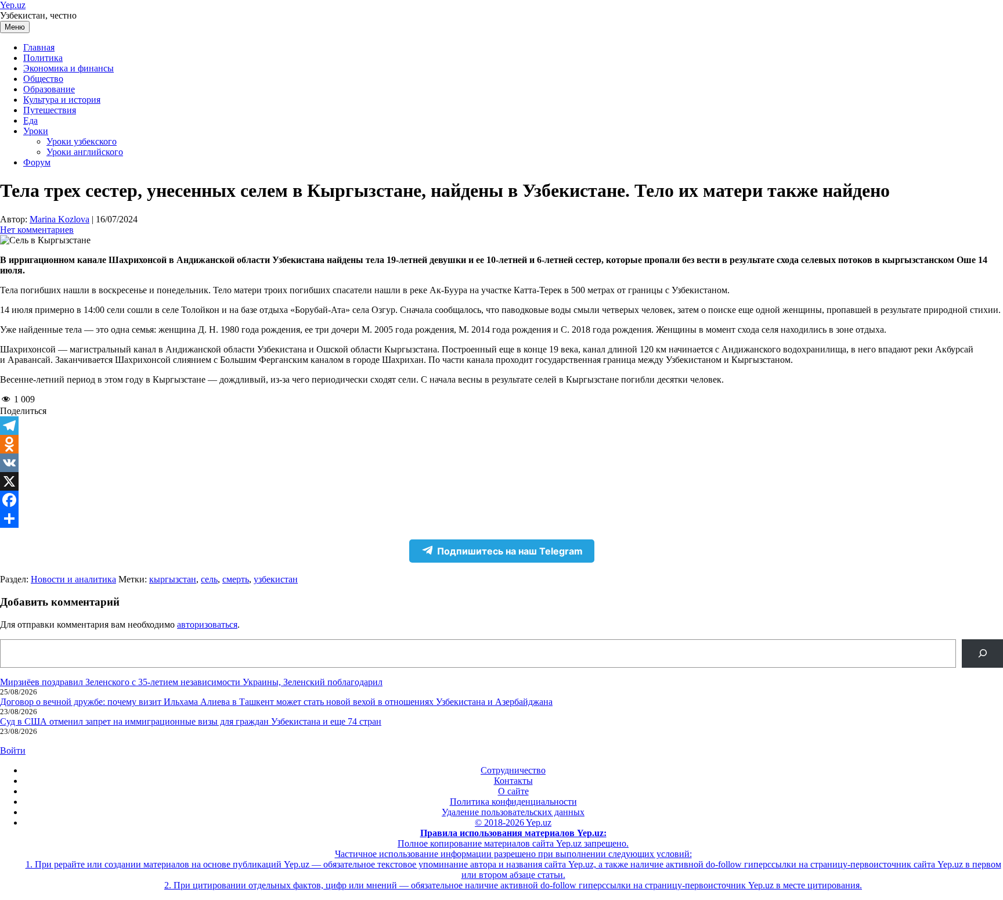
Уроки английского (84, 152)
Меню (15, 27)
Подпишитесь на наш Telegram (510, 551)
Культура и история (61, 100)
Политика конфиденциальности (513, 802)
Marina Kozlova (59, 219)
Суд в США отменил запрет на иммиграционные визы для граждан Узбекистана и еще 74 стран (190, 721)
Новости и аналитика (73, 579)
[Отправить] (501, 518)
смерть (235, 579)
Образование (49, 89)
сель (209, 579)
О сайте (513, 791)
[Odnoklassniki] (501, 444)
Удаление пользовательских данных (513, 812)
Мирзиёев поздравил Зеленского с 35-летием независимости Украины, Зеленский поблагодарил (191, 682)
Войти (13, 750)
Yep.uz (13, 5)
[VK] (501, 462)
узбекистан (276, 579)
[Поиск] (982, 653)
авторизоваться (207, 624)
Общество (43, 79)
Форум (36, 162)
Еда (30, 120)
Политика (43, 58)
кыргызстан (172, 579)
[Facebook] (501, 500)
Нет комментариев (37, 230)
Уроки (35, 131)
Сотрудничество (513, 770)
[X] (501, 481)
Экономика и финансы (68, 68)
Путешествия (49, 110)
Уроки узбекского (81, 141)
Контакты (513, 781)
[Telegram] (501, 425)
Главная (39, 47)
